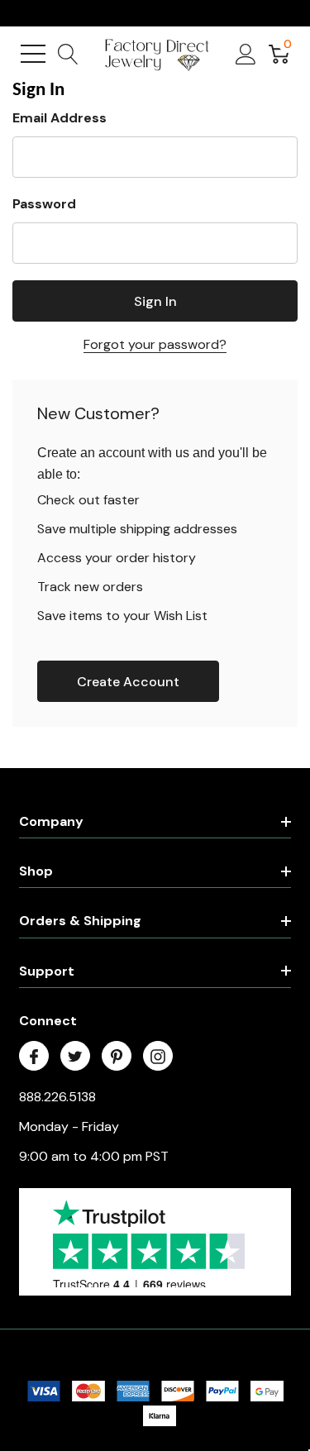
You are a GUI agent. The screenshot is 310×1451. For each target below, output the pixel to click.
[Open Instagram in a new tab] (158, 1057)
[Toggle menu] (33, 53)
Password (44, 203)
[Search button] (68, 53)
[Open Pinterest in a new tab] (117, 1057)
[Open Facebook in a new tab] (34, 1057)
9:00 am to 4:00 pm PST (94, 1156)
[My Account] (246, 53)
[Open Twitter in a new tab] (75, 1057)
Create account (128, 681)
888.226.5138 (57, 1096)
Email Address (59, 117)
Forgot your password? (155, 344)
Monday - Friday (69, 1126)
